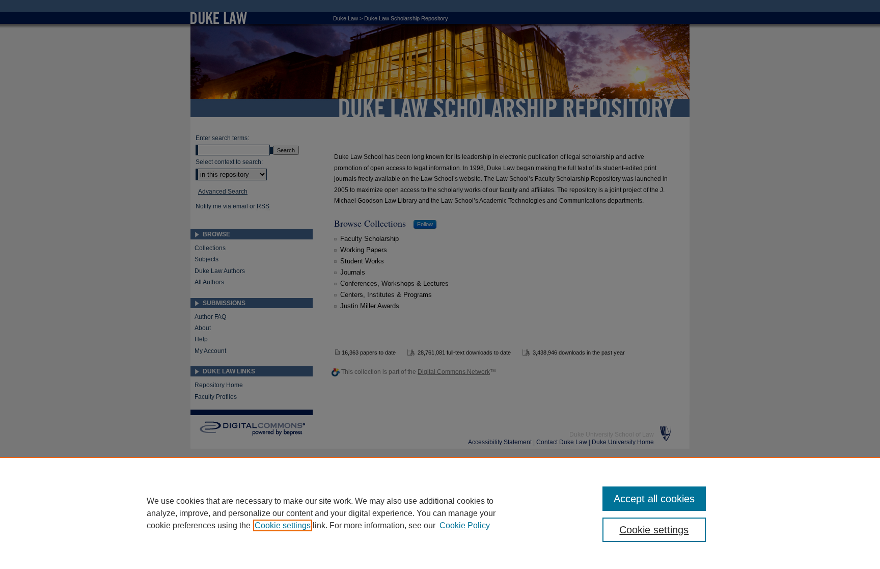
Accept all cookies (654, 498)
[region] (440, 513)
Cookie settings (283, 525)
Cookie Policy (464, 525)
